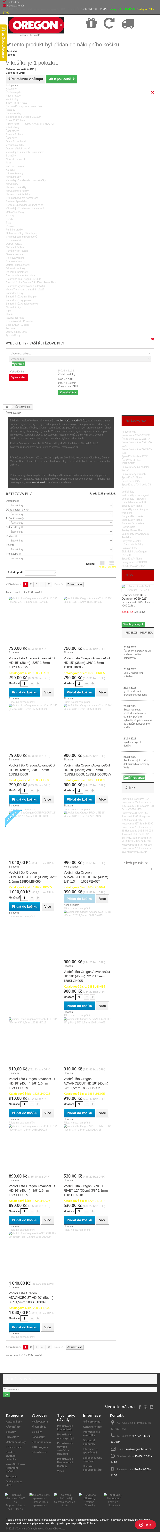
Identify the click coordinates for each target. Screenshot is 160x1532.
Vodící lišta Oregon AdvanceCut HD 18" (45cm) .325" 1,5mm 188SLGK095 (87, 976)
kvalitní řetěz (63, 420)
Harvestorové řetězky (18, 194)
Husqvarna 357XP (136, 851)
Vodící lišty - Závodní (134, 498)
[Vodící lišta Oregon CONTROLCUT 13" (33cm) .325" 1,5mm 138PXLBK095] (33, 835)
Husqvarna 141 (145, 805)
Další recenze (134, 778)
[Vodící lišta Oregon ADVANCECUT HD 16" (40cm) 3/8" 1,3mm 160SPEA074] (88, 835)
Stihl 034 (148, 830)
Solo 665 (131, 805)
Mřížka (102, 567)
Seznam (112, 567)
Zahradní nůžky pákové (19, 300)
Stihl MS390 (146, 823)
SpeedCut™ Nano (16, 120)
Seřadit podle (16, 572)
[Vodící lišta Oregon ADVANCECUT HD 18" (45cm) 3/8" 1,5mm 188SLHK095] (88, 1041)
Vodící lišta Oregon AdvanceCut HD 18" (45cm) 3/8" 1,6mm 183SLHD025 (32, 1083)
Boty (8, 222)
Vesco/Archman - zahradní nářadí (25, 289)
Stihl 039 (146, 841)
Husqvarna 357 (130, 823)
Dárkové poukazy (16, 268)
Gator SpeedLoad (16, 141)
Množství (14, 683)
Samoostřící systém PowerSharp (24, 106)
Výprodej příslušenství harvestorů (25, 208)
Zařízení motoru (15, 166)
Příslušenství (13, 240)
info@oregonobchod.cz (139, 1449)
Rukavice (11, 226)
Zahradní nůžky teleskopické (22, 303)
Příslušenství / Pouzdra (19, 321)
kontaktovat (38, 482)
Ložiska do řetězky (132, 544)
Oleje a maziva (14, 254)
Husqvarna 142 (134, 830)
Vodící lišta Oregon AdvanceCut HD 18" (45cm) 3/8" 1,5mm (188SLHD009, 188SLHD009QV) (87, 770)
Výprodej (39, 1415)
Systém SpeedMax (17, 201)
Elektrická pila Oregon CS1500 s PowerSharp (31, 282)
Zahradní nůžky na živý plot (21, 296)
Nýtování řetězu (15, 247)
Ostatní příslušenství (18, 148)
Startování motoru (16, 261)
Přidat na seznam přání (22, 701)
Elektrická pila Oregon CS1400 (23, 278)
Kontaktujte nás (16, 5)
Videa (60, 1471)
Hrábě (9, 314)
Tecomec (11, 328)
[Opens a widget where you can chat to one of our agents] (145, 1525)
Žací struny (12, 130)
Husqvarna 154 (140, 798)
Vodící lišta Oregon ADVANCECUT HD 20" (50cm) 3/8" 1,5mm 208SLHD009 (31, 1297)
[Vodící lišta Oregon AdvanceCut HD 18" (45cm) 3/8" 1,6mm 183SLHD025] (33, 1041)
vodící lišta (80, 420)
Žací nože (11, 137)
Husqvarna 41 (130, 813)
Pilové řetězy (13, 95)
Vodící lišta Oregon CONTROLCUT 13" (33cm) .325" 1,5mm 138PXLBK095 (33, 877)
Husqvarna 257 (130, 827)
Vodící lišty (12, 99)
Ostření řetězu (14, 243)
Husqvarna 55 (130, 844)
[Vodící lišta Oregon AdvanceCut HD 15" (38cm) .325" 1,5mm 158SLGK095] (33, 621)
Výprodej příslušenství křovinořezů (25, 152)
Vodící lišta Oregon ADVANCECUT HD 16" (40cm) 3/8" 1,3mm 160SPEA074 (86, 877)
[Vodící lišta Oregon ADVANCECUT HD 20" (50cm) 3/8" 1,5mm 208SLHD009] (33, 1256)
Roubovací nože (15, 317)
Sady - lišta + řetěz (17, 102)
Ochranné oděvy (15, 212)
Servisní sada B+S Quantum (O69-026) (134, 596)
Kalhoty (10, 215)
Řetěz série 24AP (131, 481)
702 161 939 (90, 9)
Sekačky (11, 155)
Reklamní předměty (17, 271)
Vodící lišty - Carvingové (135, 495)
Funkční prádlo (14, 229)
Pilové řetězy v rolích (134, 474)
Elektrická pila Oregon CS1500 (23, 116)
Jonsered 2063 (130, 834)
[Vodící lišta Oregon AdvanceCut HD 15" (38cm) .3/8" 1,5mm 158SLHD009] (33, 728)
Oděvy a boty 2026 (16, 331)
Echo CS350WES (132, 809)
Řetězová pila (13, 92)
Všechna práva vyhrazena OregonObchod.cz (40, 1528)
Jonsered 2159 (134, 820)
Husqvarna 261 (130, 848)
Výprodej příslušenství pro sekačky (26, 180)
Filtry (9, 162)
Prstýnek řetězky (131, 541)
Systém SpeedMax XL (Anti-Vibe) (25, 204)
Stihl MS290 (145, 844)
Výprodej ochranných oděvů (21, 236)
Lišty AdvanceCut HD (134, 502)
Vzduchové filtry (15, 145)
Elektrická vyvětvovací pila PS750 (25, 286)
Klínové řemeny (15, 173)
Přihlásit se (13, 2)
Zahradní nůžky (14, 293)
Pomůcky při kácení (17, 250)
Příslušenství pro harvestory (22, 197)
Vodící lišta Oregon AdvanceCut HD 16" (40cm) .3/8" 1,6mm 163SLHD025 (32, 1190)
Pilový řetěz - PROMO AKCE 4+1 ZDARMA (30, 123)
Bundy (9, 219)
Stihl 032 (144, 834)
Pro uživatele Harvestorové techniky (65, 1462)
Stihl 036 (127, 798)
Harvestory (12, 183)
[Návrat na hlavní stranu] (7, 407)
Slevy (129, 575)
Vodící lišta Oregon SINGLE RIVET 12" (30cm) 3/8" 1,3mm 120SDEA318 (86, 1190)
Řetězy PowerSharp (133, 530)
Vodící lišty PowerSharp (135, 533)
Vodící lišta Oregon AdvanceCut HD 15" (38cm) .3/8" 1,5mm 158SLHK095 (87, 662)
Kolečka (10, 169)
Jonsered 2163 (130, 816)
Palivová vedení (15, 257)
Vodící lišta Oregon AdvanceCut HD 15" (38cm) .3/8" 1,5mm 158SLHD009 (32, 770)
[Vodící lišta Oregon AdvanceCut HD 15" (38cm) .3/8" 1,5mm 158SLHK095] (88, 621)
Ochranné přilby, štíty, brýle (21, 233)
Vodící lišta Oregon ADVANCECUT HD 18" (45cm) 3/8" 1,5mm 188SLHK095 (86, 1083)
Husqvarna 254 (130, 802)
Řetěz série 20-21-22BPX (136, 438)
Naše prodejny (91, 1421)
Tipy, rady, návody (66, 1417)
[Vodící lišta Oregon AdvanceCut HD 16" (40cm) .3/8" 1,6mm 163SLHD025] (33, 1148)
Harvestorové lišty (16, 187)
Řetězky (10, 109)
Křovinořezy (12, 127)
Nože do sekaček (16, 159)
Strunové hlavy (14, 134)
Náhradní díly (13, 176)
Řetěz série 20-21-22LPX (136, 435)
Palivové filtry (13, 113)
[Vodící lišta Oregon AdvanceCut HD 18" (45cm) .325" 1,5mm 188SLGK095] (88, 934)
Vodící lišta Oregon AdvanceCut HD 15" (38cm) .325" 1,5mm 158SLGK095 (32, 662)
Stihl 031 (127, 837)
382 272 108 (139, 1435)
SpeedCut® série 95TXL (135, 456)
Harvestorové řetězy (17, 190)
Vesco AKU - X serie (17, 324)
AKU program (40, 1447)
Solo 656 (143, 813)
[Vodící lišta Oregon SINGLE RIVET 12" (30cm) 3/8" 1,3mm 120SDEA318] (88, 1148)
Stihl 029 (135, 841)
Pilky (9, 310)
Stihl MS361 (139, 837)
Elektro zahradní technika (20, 275)
